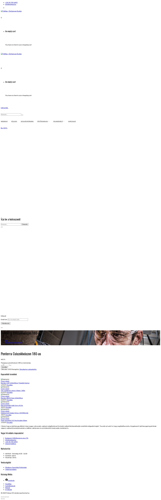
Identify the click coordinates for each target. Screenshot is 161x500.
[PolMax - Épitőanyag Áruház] (11, 11)
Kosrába (4, 367)
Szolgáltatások (10, 486)
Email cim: (4, 319)
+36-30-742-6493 (11, 2)
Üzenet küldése (10, 444)
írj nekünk (8, 489)
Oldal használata (10, 469)
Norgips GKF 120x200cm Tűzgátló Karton (15, 383)
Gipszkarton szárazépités (13, 342)
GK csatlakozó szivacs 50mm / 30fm (13, 390)
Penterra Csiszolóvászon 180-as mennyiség (16, 363)
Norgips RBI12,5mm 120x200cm (12, 398)
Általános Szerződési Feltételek (16, 467)
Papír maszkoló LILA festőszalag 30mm (14, 420)
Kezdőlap (8, 484)
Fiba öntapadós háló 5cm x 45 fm (12, 405)
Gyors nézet (5, 381)
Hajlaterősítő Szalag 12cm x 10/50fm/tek (14, 413)
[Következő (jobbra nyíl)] (4, 498)
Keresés (25, 224)
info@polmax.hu (10, 4)
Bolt (6, 341)
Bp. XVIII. (4, 128)
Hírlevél (3, 316)
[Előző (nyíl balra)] (2, 498)
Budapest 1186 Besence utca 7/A (16, 438)
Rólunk (7, 488)
